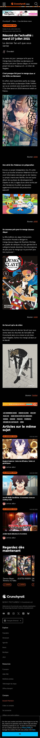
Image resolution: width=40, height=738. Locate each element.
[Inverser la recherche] (36, 4)
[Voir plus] (4, 4)
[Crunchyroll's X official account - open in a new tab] (18, 613)
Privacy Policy (26, 728)
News (14, 21)
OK (20, 734)
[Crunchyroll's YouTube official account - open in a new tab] (3, 613)
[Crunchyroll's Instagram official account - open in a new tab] (13, 613)
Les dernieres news (25, 21)
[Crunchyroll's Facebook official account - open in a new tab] (8, 613)
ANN (35, 157)
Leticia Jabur (11, 467)
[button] (12, 620)
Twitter (34, 395)
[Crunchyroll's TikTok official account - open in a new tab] (23, 613)
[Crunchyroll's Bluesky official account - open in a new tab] (28, 613)
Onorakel (10, 51)
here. (34, 730)
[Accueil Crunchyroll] (13, 598)
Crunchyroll (6, 21)
